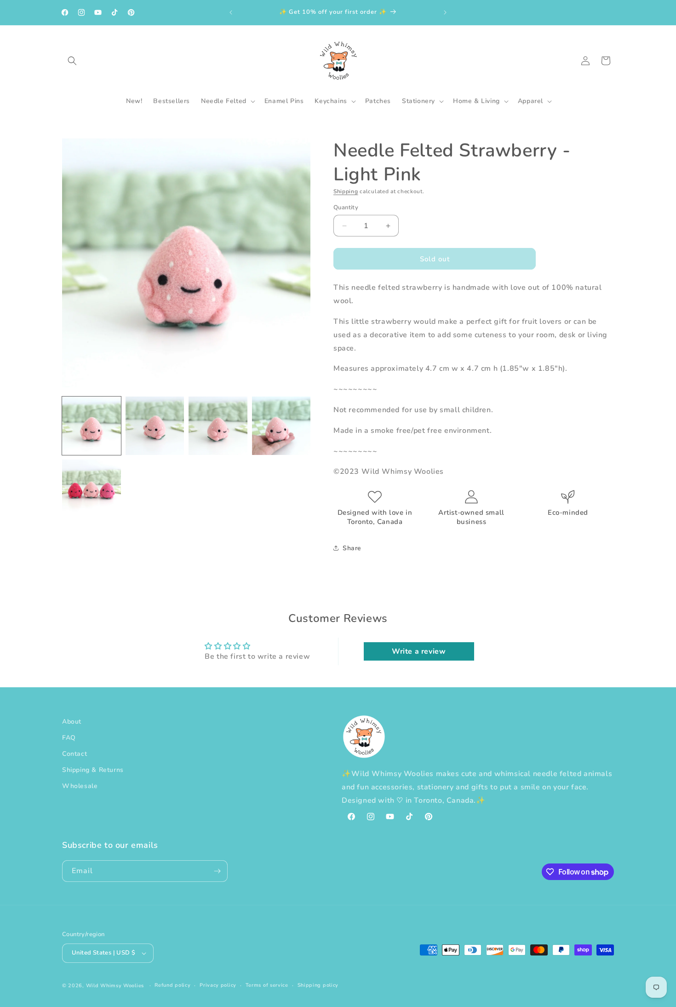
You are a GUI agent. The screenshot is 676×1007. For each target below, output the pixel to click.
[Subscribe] (217, 871)
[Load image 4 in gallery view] (281, 426)
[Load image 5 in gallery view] (91, 489)
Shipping (345, 191)
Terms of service (267, 985)
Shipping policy (318, 985)
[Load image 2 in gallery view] (155, 426)
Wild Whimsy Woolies (115, 985)
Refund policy (172, 985)
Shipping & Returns (93, 769)
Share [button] (352, 548)
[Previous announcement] (231, 12)
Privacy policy (218, 985)
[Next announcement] (445, 12)
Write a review (419, 651)
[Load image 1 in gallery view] (91, 426)
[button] (72, 61)
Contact (74, 753)
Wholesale (79, 786)
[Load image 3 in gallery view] (218, 426)
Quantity (345, 207)
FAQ (69, 737)
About (71, 721)
